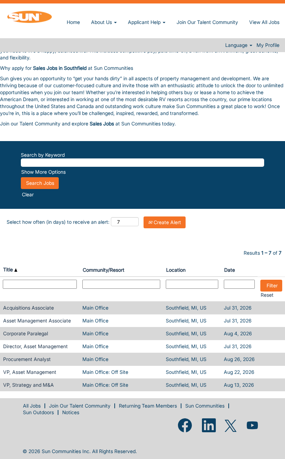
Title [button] (8, 269)
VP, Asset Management (29, 372)
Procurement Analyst (27, 359)
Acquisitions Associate (28, 308)
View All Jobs (264, 22)
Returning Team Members (148, 406)
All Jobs (32, 406)
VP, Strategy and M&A (28, 385)
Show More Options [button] (43, 172)
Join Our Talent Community (207, 22)
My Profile (267, 45)
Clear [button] (28, 194)
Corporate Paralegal (25, 333)
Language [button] (237, 45)
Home (73, 22)
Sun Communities (205, 406)
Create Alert (166, 222)
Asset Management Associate (37, 320)
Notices (70, 412)
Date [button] (229, 270)
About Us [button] (102, 22)
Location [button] (176, 270)
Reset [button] (267, 295)
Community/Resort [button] (103, 270)
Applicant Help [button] (145, 22)
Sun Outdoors (38, 412)
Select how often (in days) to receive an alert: (58, 222)
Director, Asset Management (35, 346)
